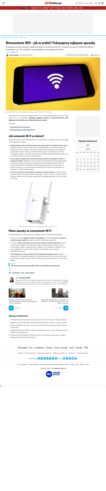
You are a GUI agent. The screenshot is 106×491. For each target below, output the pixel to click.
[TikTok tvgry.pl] (67, 358)
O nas (18, 364)
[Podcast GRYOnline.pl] (50, 358)
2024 (87, 145)
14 (88, 162)
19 (81, 166)
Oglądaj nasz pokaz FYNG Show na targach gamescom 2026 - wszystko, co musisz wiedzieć (38, 322)
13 (84, 162)
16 (94, 162)
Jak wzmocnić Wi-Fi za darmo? (20, 127)
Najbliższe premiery (82, 353)
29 (91, 169)
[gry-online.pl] (53, 3)
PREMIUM (26, 8)
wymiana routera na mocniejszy (34, 238)
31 (98, 169)
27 (84, 169)
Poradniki (70, 8)
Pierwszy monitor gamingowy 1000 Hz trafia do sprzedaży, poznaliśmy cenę (35, 266)
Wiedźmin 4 (72, 353)
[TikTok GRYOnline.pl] (47, 358)
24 (98, 166)
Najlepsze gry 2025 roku (60, 353)
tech (10, 273)
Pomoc (87, 364)
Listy (51, 8)
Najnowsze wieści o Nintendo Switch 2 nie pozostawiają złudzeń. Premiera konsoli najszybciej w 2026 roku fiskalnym (23, 299)
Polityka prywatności (46, 364)
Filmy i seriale (60, 347)
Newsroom (34, 8)
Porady (49, 347)
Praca (76, 364)
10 (98, 159)
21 (88, 166)
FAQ (22, 273)
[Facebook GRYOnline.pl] (38, 358)
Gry (40, 8)
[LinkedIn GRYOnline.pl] (53, 358)
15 (91, 162)
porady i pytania (30, 273)
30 (94, 169)
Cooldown (39, 347)
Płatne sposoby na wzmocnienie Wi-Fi (22, 130)
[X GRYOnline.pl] (44, 358)
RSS (86, 347)
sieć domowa (16, 273)
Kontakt (82, 364)
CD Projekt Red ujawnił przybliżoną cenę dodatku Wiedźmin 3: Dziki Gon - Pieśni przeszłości (38, 320)
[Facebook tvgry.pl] (75, 358)
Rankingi (45, 8)
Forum (81, 8)
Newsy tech (23, 37)
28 (88, 169)
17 (98, 162)
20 (84, 166)
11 (77, 162)
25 (77, 169)
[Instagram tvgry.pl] (69, 358)
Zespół (72, 364)
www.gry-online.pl (6, 37)
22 (91, 166)
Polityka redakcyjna (33, 364)
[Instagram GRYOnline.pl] (41, 358)
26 (81, 169)
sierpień (88, 149)
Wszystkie (23, 347)
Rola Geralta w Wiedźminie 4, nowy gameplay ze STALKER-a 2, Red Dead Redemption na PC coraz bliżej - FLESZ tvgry (53, 299)
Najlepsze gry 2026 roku (44, 353)
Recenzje (58, 8)
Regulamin (24, 364)
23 (94, 166)
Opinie (64, 8)
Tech (71, 347)
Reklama (66, 364)
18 (77, 166)
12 (81, 162)
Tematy (78, 347)
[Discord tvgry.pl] (72, 358)
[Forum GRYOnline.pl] (56, 358)
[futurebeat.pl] (11, 52)
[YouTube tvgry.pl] (64, 358)
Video (76, 8)
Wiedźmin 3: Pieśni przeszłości (27, 353)
